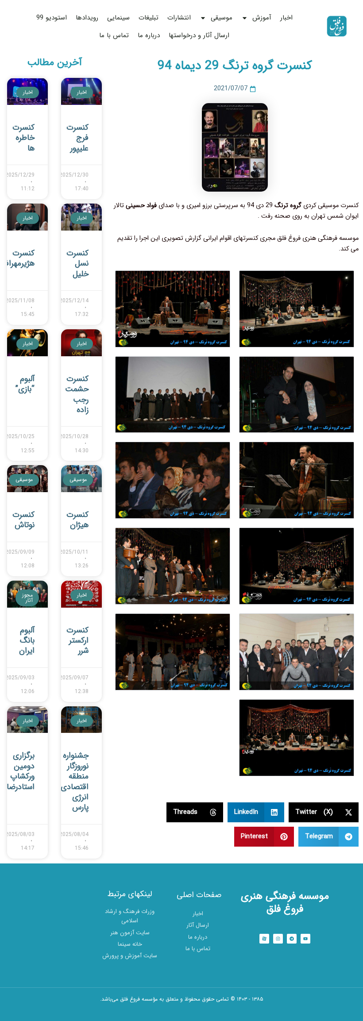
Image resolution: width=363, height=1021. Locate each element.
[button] (324, 812)
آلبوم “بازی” (25, 384)
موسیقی (221, 17)
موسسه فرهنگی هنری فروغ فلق (285, 902)
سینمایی (118, 17)
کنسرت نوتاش (23, 520)
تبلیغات (148, 17)
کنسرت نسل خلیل (77, 263)
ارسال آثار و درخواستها (199, 35)
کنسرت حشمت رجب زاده (77, 394)
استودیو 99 (51, 17)
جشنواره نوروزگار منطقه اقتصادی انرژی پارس (75, 781)
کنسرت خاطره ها (23, 137)
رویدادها (87, 17)
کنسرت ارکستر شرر (77, 640)
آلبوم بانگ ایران (27, 640)
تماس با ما (114, 35)
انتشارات (179, 17)
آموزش (261, 17)
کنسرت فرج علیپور (77, 137)
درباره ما (149, 35)
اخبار (286, 17)
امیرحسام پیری (182, 1010)
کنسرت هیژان (77, 520)
